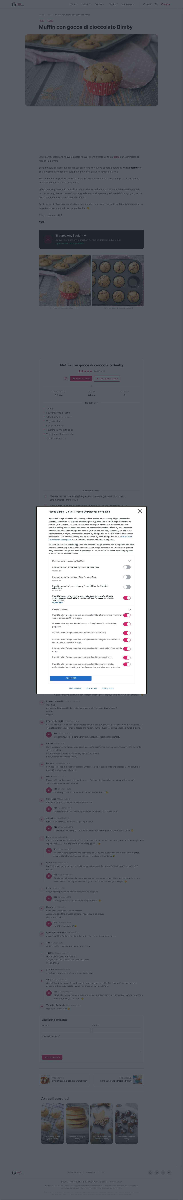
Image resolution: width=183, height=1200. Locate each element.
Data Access (91, 688)
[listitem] (91, 560)
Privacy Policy (108, 688)
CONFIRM (71, 678)
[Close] (141, 512)
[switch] (127, 567)
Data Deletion (75, 688)
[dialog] (91, 600)
